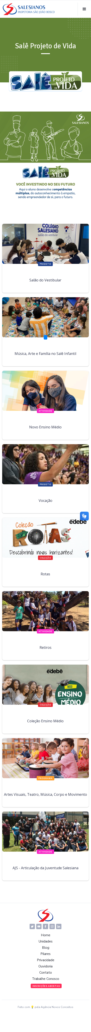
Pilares (45, 954)
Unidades (46, 941)
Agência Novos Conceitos (57, 1007)
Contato (45, 972)
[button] (84, 9)
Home (45, 935)
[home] (28, 9)
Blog (45, 947)
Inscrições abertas (46, 986)
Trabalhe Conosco (45, 979)
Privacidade (45, 960)
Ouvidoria (45, 966)
